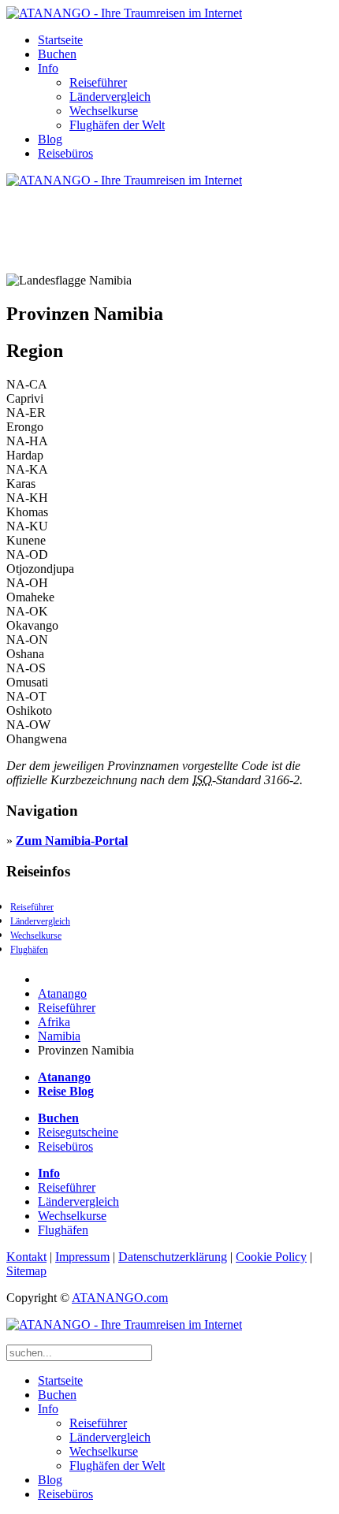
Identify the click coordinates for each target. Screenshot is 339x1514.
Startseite (60, 39)
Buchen (57, 54)
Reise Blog (66, 1091)
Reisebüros (65, 153)
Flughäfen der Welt (117, 125)
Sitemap (26, 1271)
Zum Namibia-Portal (72, 840)
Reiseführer (98, 82)
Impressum (82, 1256)
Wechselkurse (103, 110)
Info (48, 68)
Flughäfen (29, 949)
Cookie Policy (271, 1256)
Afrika (54, 1022)
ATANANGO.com (120, 1297)
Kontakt (26, 1256)
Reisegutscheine (78, 1132)
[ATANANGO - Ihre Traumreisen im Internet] (124, 13)
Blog (50, 139)
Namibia (59, 1036)
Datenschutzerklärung (172, 1256)
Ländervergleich (110, 96)
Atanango (62, 993)
